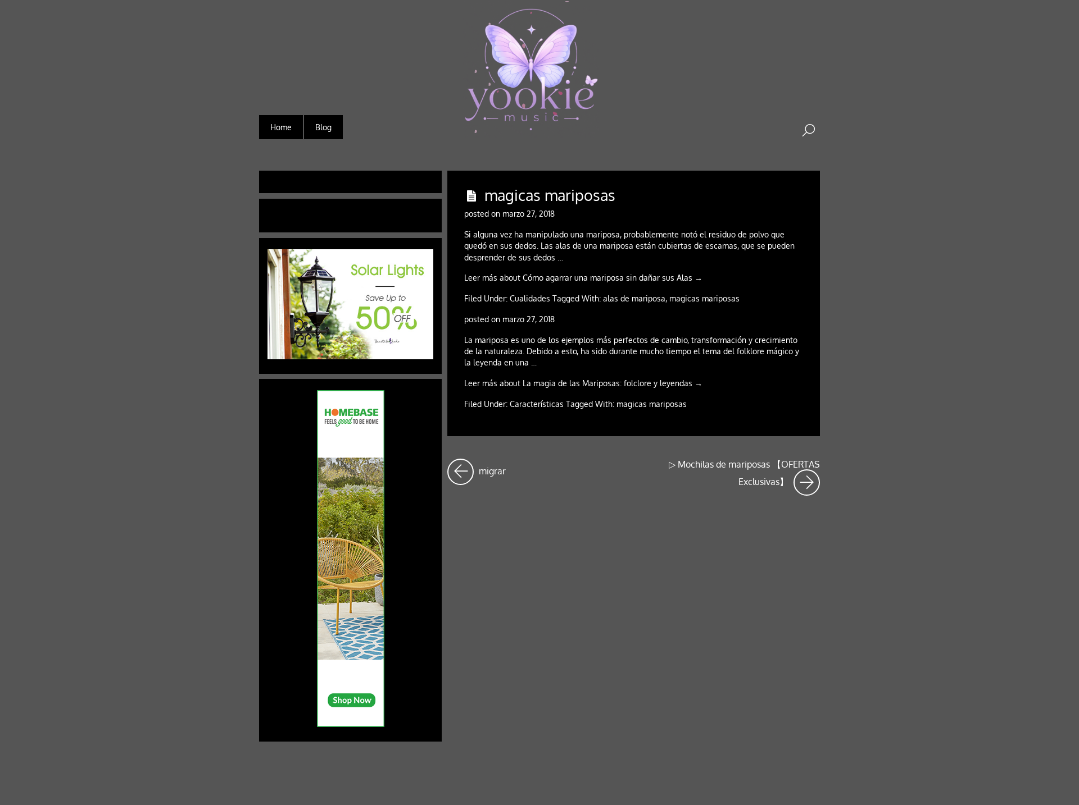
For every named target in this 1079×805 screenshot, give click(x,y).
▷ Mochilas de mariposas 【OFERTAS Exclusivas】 (744, 473)
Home (281, 127)
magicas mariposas (549, 194)
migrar (491, 468)
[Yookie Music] (531, 130)
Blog (323, 127)
